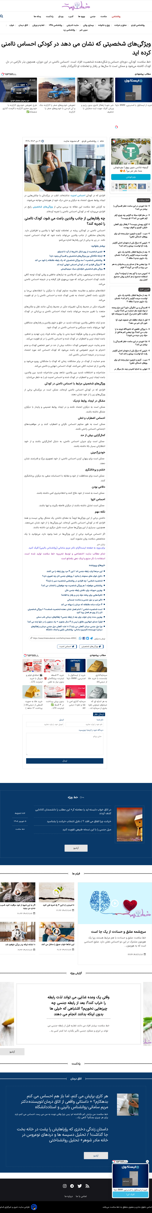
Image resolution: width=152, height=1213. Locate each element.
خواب (12, 25)
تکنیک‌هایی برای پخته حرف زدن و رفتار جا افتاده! (81, 595)
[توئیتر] (87, 639)
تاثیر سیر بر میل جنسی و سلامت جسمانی (84, 599)
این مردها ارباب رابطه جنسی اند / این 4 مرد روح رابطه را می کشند (74, 571)
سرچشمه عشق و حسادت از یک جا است (118, 931)
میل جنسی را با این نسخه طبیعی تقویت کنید (86, 829)
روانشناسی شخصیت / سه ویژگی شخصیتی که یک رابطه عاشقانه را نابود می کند (68, 260)
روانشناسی (116, 16)
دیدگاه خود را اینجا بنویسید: (91, 730)
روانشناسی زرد (69, 30)
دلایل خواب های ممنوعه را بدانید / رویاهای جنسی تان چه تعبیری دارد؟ (72, 576)
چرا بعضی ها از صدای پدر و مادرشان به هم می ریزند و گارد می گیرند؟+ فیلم (129, 266)
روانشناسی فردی (138, 25)
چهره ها (82, 16)
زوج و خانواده (104, 25)
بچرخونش (131, 177)
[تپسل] (116, 127)
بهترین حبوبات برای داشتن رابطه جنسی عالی (83, 590)
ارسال (64, 760)
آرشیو (76, 848)
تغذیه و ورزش (38, 25)
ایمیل (61, 719)
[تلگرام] (91, 639)
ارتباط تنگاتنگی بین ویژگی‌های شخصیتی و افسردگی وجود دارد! (76, 256)
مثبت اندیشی (73, 25)
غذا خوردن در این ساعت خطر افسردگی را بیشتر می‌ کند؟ (130, 207)
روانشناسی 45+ (56, 25)
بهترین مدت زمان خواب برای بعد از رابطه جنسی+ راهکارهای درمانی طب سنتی (69, 617)
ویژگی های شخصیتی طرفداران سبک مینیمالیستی (81, 269)
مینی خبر (84, 30)
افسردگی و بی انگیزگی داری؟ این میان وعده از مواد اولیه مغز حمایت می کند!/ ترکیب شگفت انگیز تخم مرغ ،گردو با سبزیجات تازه (129, 310)
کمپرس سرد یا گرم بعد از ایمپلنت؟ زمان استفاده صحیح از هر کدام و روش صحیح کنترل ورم (130, 276)
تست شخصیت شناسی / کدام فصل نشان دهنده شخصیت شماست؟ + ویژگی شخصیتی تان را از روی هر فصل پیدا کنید (65, 611)
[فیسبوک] (84, 639)
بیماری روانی (88, 25)
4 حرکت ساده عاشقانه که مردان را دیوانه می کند (81, 604)
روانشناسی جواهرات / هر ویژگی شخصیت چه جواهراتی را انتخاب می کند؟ (71, 585)
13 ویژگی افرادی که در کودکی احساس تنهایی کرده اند (79, 264)
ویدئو (61, 16)
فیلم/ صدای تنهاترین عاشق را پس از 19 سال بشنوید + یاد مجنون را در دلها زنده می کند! (65, 621)
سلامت (103, 16)
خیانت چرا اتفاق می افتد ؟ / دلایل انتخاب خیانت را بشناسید (79, 821)
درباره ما (69, 1196)
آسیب (71, 16)
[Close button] (147, 1161)
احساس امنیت (78, 195)
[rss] (87, 1186)
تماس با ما (81, 1196)
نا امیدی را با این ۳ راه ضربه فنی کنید (58, 905)
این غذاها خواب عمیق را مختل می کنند (57, 944)
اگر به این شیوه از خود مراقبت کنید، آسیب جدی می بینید (17, 907)
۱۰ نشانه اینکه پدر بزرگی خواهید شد (20, 944)
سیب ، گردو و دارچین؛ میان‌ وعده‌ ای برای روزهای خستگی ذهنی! (130, 235)
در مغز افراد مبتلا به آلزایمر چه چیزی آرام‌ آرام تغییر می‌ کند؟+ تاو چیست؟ (131, 217)
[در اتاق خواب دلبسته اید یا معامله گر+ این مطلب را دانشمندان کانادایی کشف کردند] (129, 824)
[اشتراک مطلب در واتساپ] (80, 639)
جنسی (93, 16)
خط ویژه (73, 797)
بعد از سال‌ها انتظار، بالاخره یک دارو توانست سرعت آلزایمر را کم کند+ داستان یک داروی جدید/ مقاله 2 (131, 255)
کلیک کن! (130, 1194)
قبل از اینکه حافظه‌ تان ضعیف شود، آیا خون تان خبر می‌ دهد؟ (131, 321)
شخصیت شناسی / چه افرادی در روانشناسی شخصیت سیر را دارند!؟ (74, 580)
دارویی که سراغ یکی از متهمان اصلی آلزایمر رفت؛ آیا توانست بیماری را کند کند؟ (130, 244)
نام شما (100, 719)
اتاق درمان (23, 25)
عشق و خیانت (120, 25)
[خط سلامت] (76, 6)
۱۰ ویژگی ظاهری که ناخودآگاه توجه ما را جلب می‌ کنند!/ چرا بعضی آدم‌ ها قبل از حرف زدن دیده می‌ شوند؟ (131, 332)
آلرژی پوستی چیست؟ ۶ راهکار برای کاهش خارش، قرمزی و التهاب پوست (130, 226)
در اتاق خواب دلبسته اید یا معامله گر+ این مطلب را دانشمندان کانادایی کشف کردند (73, 811)
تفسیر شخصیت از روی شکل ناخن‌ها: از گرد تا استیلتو (80, 251)
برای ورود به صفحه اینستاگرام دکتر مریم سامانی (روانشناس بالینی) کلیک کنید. (66, 548)
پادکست (50, 16)
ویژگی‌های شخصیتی (43, 207)
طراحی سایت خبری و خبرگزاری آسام (15, 1207)
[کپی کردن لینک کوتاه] (51, 638)
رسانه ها (38, 16)
